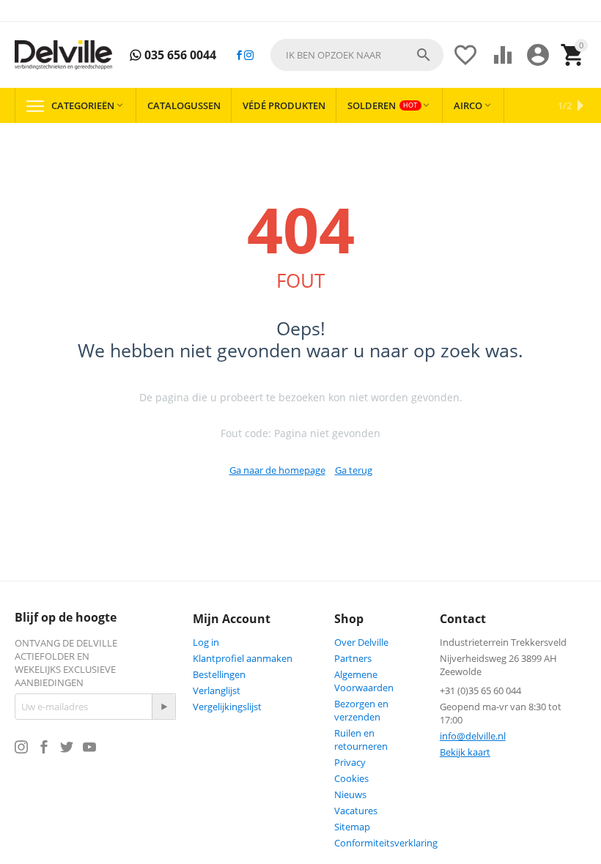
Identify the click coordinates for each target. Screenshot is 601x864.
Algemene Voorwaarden (364, 681)
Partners (353, 658)
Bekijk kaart (465, 752)
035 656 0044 (178, 55)
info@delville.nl (473, 735)
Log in (206, 642)
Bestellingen (219, 674)
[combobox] (356, 55)
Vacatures (355, 810)
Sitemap (352, 826)
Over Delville (361, 642)
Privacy (350, 762)
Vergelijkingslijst (227, 706)
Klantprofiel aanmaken (242, 658)
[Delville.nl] (63, 55)
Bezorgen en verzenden (361, 710)
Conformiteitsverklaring (386, 842)
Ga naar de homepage (277, 470)
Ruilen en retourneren (361, 739)
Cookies (351, 778)
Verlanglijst (216, 690)
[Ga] (163, 706)
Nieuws (350, 794)
